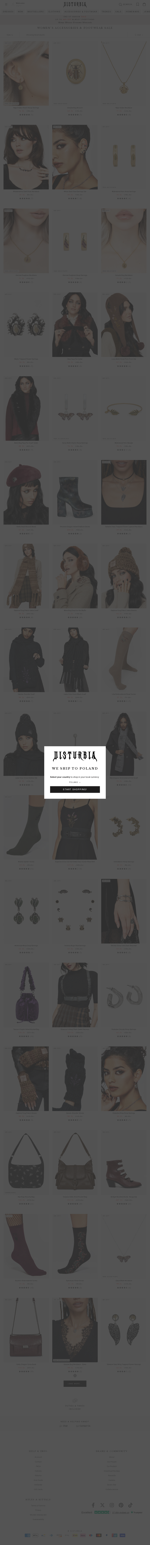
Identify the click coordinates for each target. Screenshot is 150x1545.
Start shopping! (75, 789)
